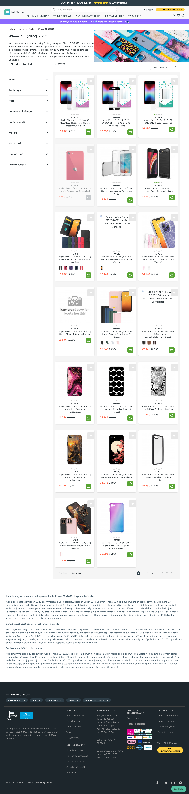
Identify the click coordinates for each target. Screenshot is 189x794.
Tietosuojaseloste (136, 723)
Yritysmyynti (148, 9)
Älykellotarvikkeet (88, 16)
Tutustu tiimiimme (166, 721)
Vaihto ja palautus (76, 715)
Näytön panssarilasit (77, 755)
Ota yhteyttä (73, 721)
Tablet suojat (62, 16)
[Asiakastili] (174, 15)
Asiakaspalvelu (15, 700)
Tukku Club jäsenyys (167, 743)
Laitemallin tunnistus (95, 700)
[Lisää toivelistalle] (90, 81)
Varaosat (134, 16)
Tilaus (35, 700)
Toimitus (72, 700)
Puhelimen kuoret (75, 750)
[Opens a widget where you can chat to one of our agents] (178, 789)
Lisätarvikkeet (114, 16)
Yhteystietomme (165, 732)
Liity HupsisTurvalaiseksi (170, 9)
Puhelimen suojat (38, 16)
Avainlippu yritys (166, 726)
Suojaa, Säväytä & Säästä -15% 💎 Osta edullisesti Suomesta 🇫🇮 (94, 21)
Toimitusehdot (73, 726)
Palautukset (53, 700)
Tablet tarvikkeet (75, 761)
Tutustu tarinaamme (167, 715)
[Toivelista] (178, 15)
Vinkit (69, 732)
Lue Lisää (14, 59)
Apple (31, 29)
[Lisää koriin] (88, 132)
